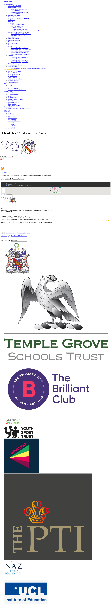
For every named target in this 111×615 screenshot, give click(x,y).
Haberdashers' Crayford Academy (20, 59)
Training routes (12, 104)
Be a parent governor (13, 88)
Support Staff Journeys (14, 121)
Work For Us (7, 111)
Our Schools (7, 41)
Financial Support (12, 97)
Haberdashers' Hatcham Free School (21, 49)
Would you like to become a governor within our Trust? (26, 31)
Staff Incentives (12, 119)
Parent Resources (12, 66)
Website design (5, 236)
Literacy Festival (12, 77)
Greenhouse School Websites (19, 236)
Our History (11, 21)
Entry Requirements (13, 94)
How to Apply (12, 100)
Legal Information (11, 233)
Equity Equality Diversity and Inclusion (18, 18)
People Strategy (15, 10)
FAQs (9, 96)
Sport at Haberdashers (14, 74)
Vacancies (10, 113)
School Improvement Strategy (19, 9)
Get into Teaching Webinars (15, 99)
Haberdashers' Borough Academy (20, 57)
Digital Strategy (15, 13)
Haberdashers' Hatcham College (20, 60)
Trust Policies (11, 37)
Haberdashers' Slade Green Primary (21, 54)
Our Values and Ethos (14, 15)
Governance (11, 23)
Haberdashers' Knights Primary (19, 52)
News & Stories (8, 107)
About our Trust (8, 4)
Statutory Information (13, 38)
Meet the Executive (13, 17)
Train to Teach (8, 91)
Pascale (13, 127)
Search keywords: (5, 240)
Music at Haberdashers (14, 73)
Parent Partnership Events (15, 65)
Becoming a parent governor (19, 29)
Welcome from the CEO (14, 6)
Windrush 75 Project (13, 80)
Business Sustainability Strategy (20, 12)
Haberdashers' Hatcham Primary (20, 51)
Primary (10, 46)
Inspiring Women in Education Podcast (18, 108)
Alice (12, 122)
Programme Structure (13, 102)
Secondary (10, 55)
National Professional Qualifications (21, 34)
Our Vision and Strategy (14, 7)
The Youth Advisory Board (15, 79)
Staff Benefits (11, 116)
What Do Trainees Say (14, 105)
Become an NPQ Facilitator (18, 35)
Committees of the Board (18, 24)
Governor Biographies (17, 26)
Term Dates (11, 63)
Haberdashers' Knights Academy (20, 62)
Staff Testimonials (12, 118)
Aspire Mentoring (12, 76)
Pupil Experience (12, 43)
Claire (12, 124)
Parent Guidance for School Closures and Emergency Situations (28, 68)
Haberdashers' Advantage (11, 69)
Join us (6, 83)
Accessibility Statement (14, 40)
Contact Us (7, 110)
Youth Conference (13, 82)
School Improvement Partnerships (17, 90)
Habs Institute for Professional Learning (18, 32)
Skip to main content (6, 1)
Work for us (11, 86)
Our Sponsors (11, 20)
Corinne (13, 125)
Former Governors (16, 27)
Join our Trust (11, 85)
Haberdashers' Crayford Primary (20, 48)
